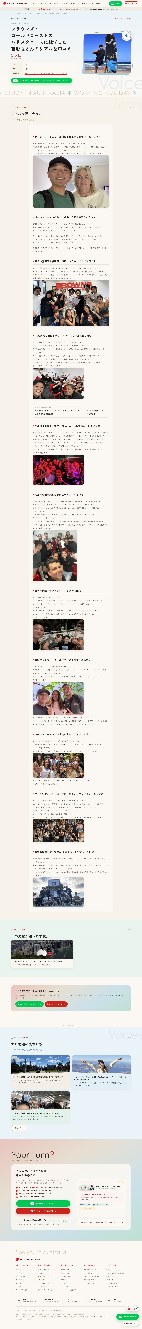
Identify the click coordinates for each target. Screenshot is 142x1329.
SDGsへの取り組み (21, 1290)
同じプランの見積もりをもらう (30, 1004)
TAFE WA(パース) (43, 1283)
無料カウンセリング (131, 3)
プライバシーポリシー (31, 1310)
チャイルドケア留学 (44, 1276)
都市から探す (53, 3)
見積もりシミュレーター (91, 1276)
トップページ (19, 1310)
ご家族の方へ (110, 1280)
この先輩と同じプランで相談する (42, 81)
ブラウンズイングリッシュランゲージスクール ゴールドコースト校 (46, 73)
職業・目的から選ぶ (44, 1270)
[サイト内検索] (106, 4)
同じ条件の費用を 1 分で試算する (97, 412)
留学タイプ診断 (66, 1276)
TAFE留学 (41, 1280)
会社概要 (18, 1283)
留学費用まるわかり (90, 1270)
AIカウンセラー (20, 1276)
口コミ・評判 (65, 1283)
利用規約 (41, 1310)
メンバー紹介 (20, 1280)
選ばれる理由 (20, 1270)
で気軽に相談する (127, 1316)
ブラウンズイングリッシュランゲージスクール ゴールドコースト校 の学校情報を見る (59, 412)
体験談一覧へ (19, 1128)
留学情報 (98, 3)
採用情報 (18, 1286)
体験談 (91, 3)
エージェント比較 (89, 1283)
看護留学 (41, 1273)
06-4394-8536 (35, 1220)
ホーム (15, 13)
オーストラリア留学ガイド (69, 1290)
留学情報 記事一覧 (112, 1283)
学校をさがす (65, 1270)
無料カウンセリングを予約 (56, 1004)
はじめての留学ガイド (68, 1286)
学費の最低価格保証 (90, 1280)
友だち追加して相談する (43, 1203)
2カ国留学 (41, 1286)
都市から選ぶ (65, 1273)
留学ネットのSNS (111, 1276)
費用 (73, 3)
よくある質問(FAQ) (112, 1286)
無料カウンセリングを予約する (43, 1211)
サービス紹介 (20, 1273)
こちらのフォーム (36, 1224)
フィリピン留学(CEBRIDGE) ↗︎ (55, 1310)
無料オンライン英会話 (45, 1290)
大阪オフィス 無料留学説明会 (115, 1273)
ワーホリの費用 (88, 1273)
